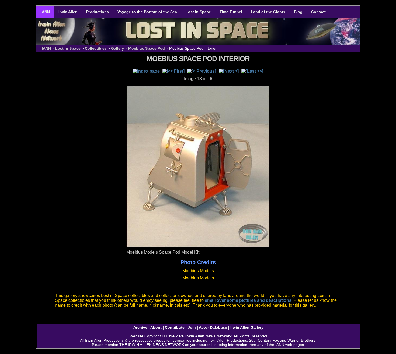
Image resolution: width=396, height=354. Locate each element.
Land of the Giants (268, 12)
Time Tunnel (231, 12)
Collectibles (96, 48)
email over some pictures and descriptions (248, 300)
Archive (140, 327)
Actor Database (213, 327)
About (156, 327)
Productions (97, 12)
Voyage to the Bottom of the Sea (147, 12)
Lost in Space (198, 12)
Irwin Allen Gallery (246, 327)
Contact (318, 12)
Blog (298, 12)
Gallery (117, 48)
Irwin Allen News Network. (209, 336)
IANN (45, 12)
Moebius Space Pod (146, 48)
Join (192, 327)
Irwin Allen (68, 12)
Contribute (175, 327)
